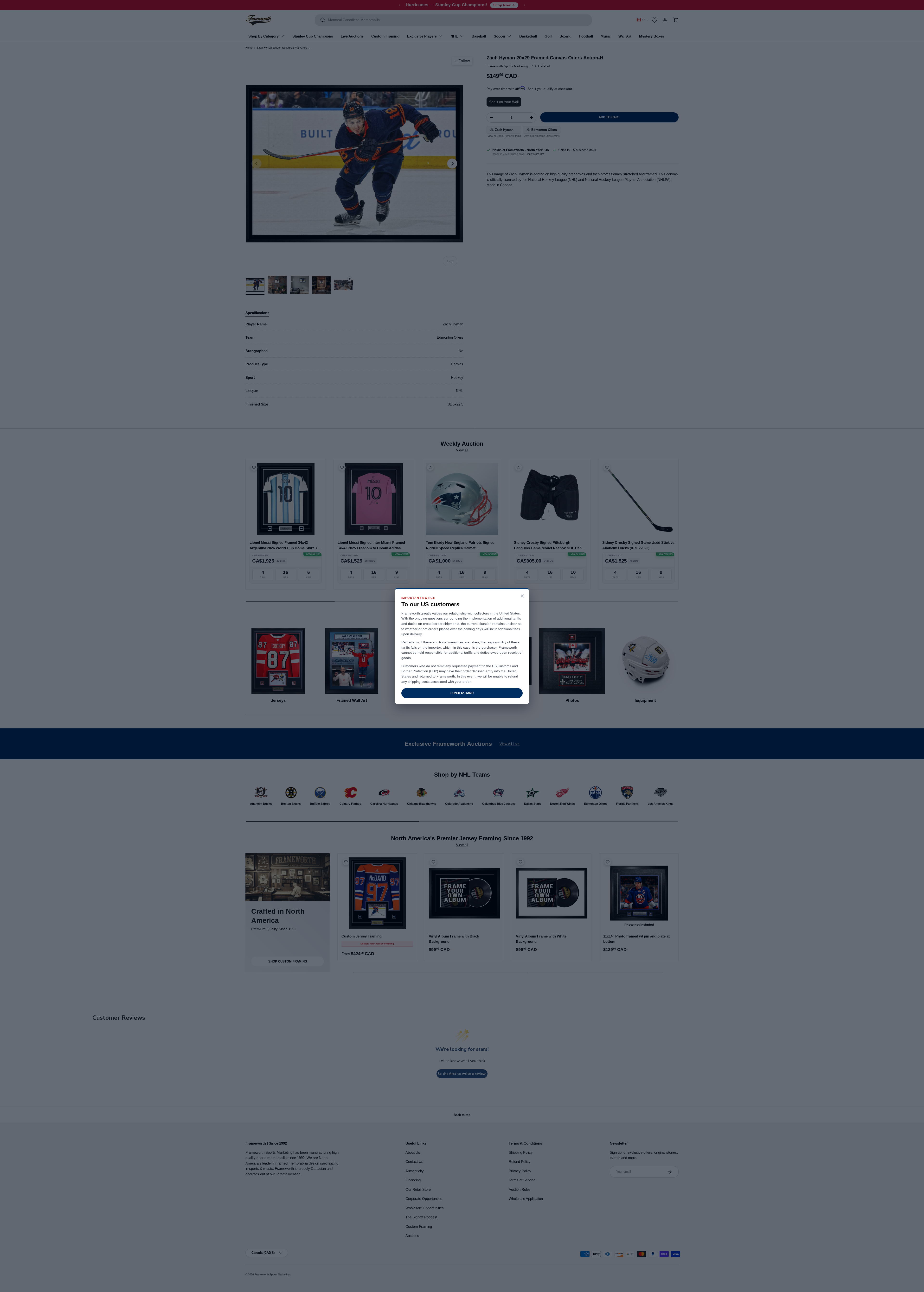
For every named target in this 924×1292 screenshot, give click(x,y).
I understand (462, 693)
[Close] (522, 596)
